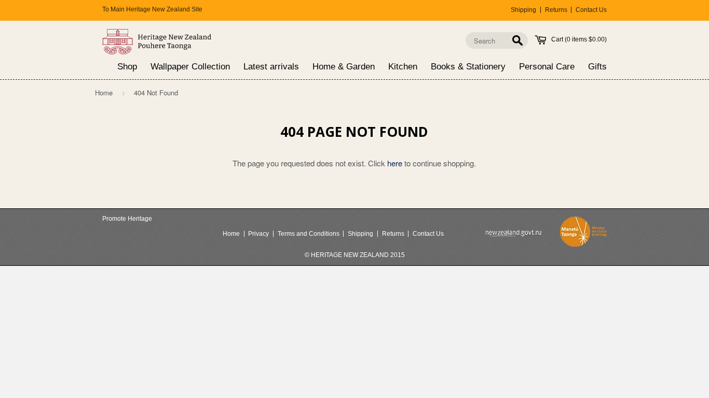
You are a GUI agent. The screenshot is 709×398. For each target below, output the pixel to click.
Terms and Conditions (308, 234)
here (394, 163)
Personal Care (547, 67)
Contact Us (591, 10)
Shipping (523, 10)
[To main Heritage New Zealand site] (157, 41)
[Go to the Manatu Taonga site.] (583, 234)
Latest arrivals (271, 67)
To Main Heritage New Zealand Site (152, 9)
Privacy (258, 234)
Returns (556, 10)
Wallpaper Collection (190, 67)
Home (104, 92)
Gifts (597, 67)
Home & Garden (343, 67)
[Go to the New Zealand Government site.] (513, 233)
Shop (127, 67)
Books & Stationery (468, 67)
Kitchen (402, 67)
